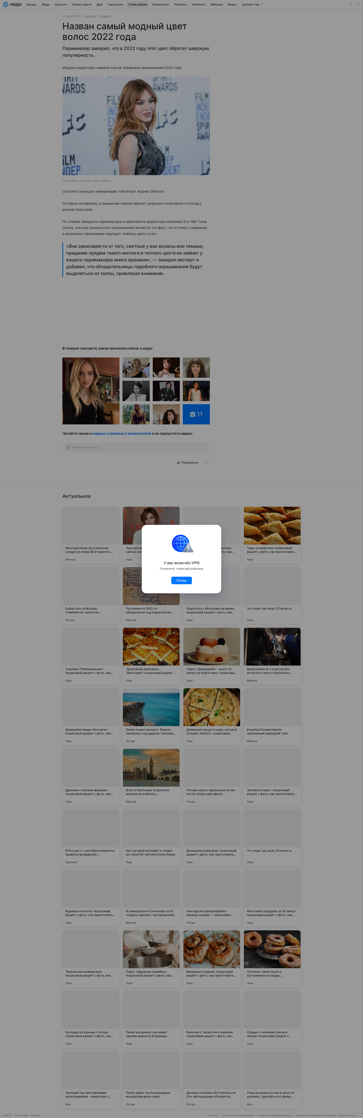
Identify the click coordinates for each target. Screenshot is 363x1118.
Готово (181, 580)
